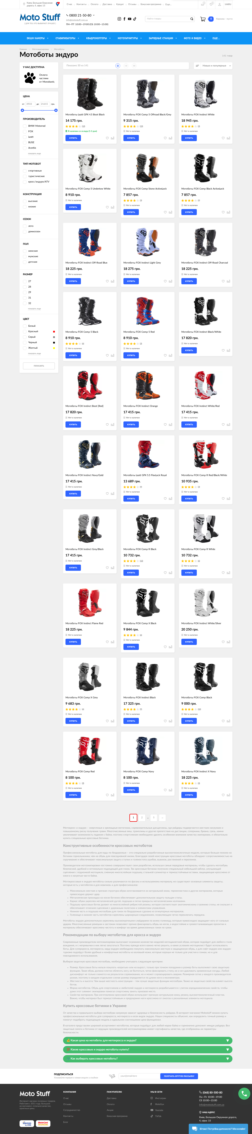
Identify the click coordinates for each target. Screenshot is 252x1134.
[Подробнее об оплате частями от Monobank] (30, 78)
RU (229, 4)
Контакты (81, 4)
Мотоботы (59, 49)
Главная (23, 49)
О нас (69, 4)
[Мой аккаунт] (219, 4)
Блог (65, 1122)
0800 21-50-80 (80, 15)
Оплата (94, 4)
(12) (83, 126)
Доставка (107, 4)
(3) (199, 126)
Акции (110, 1110)
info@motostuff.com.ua (77, 20)
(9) (199, 200)
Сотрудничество (71, 1110)
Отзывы (132, 4)
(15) (141, 126)
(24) (199, 709)
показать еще (34, 153)
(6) (83, 344)
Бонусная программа (151, 4)
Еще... (168, 4)
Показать (39, 366)
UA (226, 4)
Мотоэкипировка (40, 49)
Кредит (120, 4)
